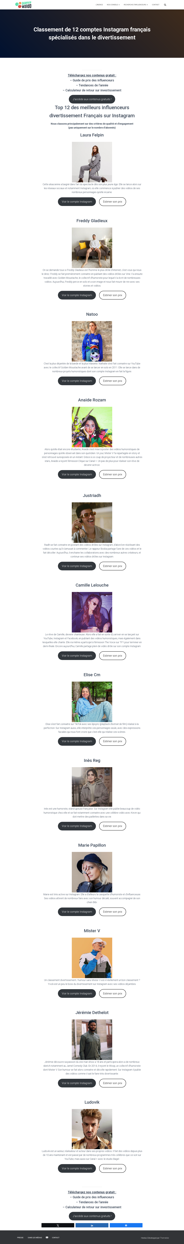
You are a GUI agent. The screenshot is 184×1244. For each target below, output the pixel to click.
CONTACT (155, 5)
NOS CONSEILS (112, 5)
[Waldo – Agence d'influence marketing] (23, 4)
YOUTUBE (47, 1237)
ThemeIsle (164, 1238)
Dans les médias (35, 1238)
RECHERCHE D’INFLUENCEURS (135, 5)
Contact (55, 1238)
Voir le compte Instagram (77, 201)
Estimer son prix (112, 201)
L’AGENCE (99, 5)
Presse (20, 1238)
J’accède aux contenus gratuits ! (92, 99)
